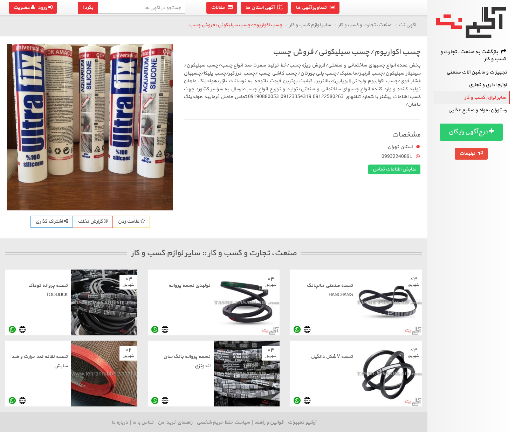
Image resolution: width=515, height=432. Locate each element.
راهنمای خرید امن (175, 422)
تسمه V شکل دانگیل (332, 356)
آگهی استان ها (261, 7)
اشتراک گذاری (49, 221)
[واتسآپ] (297, 329)
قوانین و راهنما (268, 422)
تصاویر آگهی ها (313, 7)
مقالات (219, 7)
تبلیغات (468, 153)
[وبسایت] (307, 329)
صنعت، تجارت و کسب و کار (364, 25)
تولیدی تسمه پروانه (189, 285)
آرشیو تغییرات (302, 422)
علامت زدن (129, 221)
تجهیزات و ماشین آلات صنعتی (476, 72)
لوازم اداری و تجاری (488, 85)
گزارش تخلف (91, 221)
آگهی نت (407, 25)
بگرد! (88, 7)
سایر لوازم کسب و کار (485, 97)
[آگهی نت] (471, 22)
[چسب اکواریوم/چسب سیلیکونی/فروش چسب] (90, 127)
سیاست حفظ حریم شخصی (223, 422)
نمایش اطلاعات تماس (394, 169)
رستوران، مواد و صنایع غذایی (477, 110)
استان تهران (399, 147)
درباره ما (119, 422)
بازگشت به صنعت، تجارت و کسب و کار (473, 55)
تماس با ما (142, 422)
